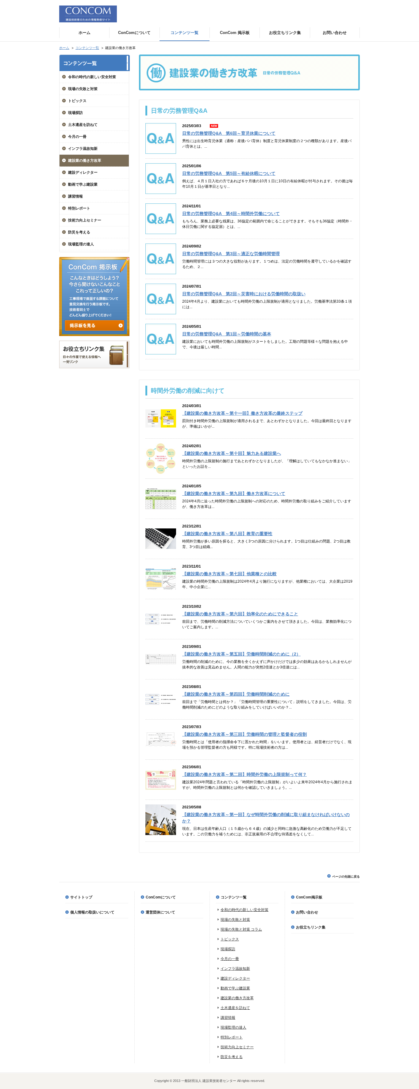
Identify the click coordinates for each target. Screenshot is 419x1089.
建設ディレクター (83, 172)
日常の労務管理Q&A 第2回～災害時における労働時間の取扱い (244, 293)
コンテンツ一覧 (87, 48)
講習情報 (75, 196)
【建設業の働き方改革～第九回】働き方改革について (233, 493)
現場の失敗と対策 (83, 89)
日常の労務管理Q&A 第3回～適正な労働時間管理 (231, 253)
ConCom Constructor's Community (88, 14)
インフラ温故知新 (83, 148)
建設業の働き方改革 (84, 160)
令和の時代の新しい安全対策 (92, 77)
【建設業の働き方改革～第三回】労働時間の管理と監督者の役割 (244, 734)
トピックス (77, 101)
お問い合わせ (307, 912)
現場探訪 (75, 113)
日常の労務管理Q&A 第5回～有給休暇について (228, 173)
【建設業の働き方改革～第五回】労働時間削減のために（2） (241, 654)
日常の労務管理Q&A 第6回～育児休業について (228, 133)
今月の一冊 (77, 136)
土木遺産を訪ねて (83, 125)
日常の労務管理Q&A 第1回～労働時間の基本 (226, 333)
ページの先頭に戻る (346, 876)
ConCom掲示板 (309, 897)
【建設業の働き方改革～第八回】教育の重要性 (227, 533)
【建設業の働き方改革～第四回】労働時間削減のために (236, 694)
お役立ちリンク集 (310, 927)
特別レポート (79, 208)
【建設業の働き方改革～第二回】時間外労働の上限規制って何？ (244, 774)
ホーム (64, 48)
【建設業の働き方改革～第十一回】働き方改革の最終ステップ (242, 413)
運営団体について (160, 912)
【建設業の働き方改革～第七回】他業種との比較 (229, 573)
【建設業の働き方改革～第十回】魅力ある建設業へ (231, 453)
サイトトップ (81, 897)
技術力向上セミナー (84, 220)
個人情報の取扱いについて (92, 912)
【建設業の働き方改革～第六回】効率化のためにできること (240, 613)
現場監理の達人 (81, 244)
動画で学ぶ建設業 (83, 184)
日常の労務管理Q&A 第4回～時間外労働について (231, 213)
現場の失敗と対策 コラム (241, 929)
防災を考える (79, 232)
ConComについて (161, 897)
